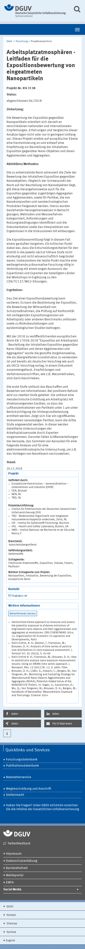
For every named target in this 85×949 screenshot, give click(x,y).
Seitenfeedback (19, 843)
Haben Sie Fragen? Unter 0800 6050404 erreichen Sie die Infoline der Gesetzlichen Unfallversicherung (42, 807)
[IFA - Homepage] (35, 10)
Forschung (22, 41)
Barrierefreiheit (17, 868)
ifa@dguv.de (19, 595)
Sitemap (11, 923)
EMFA (10, 882)
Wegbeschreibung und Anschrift (28, 789)
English (10, 940)
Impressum (14, 853)
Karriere (11, 932)
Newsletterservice (18, 777)
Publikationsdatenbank (22, 765)
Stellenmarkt (15, 795)
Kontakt (11, 915)
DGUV (10, 906)
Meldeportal (14, 875)
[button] (22, 714)
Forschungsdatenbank (21, 759)
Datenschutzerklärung (21, 861)
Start (9, 41)
